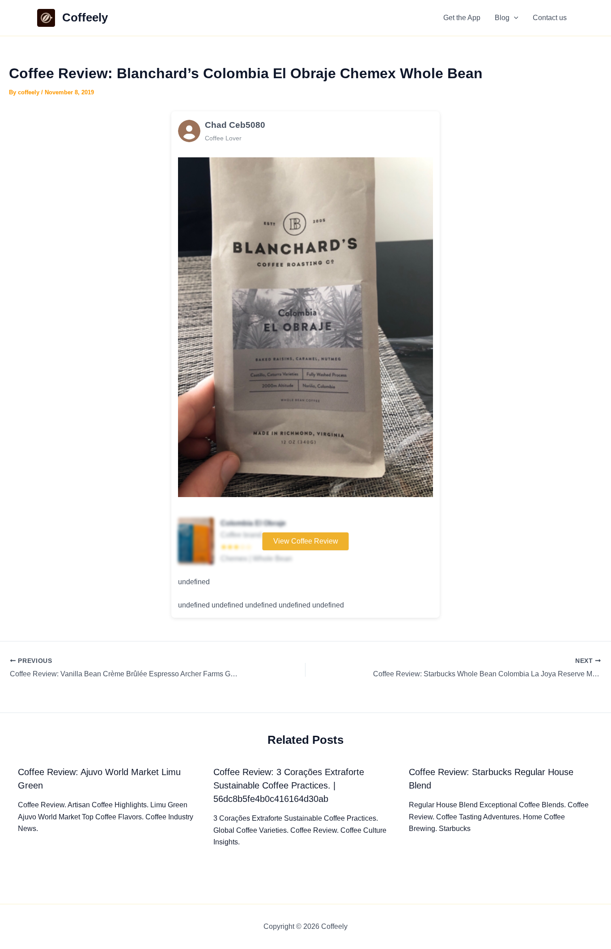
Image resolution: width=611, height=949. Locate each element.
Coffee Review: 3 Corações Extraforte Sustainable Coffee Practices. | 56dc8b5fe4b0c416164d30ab (288, 785)
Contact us (550, 17)
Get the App (461, 17)
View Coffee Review (305, 541)
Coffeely (85, 17)
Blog (502, 17)
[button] (513, 18)
